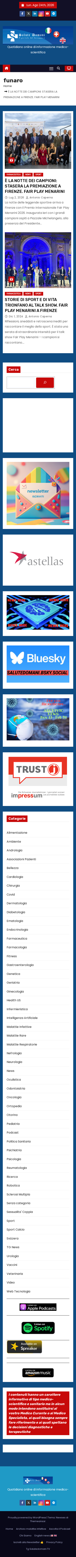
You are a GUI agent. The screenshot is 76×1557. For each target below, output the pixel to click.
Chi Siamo (25, 1535)
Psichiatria (14, 1150)
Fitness (12, 956)
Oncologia (14, 1097)
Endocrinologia (17, 930)
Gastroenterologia (20, 965)
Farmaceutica (14, 174)
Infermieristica (17, 1009)
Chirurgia (13, 885)
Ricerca (12, 1177)
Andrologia (14, 850)
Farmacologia (17, 947)
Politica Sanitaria (19, 1141)
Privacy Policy (54, 1542)
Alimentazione (17, 833)
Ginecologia (15, 991)
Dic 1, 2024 (16, 316)
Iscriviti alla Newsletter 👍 (28, 1542)
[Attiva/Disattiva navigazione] (51, 68)
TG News (13, 1247)
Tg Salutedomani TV (38, 1549)
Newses (60, 1517)
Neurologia (14, 1062)
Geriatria (13, 982)
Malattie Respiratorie (22, 1044)
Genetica (13, 974)
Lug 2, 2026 (17, 197)
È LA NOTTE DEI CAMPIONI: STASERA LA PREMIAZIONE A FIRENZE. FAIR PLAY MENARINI (35, 186)
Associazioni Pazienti (21, 859)
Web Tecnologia (18, 1291)
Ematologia (15, 921)
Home (8, 86)
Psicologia (14, 1159)
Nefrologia (14, 1053)
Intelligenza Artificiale (22, 1018)
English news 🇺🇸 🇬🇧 (45, 1535)
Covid (11, 894)
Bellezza (12, 868)
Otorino (12, 1115)
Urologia (13, 1256)
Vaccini (12, 1265)
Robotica (13, 1185)
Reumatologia (17, 1168)
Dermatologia (17, 903)
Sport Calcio (16, 1229)
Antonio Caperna (41, 197)
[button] (59, 68)
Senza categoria (18, 1203)
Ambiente (14, 841)
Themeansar (38, 1521)
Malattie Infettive (19, 1027)
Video (11, 1282)
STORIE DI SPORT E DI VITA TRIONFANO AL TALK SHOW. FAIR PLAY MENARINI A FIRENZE (36, 305)
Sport (38, 174)
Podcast (13, 1132)
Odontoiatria (16, 1088)
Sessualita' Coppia (20, 1212)
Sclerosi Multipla (18, 1194)
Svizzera (12, 1238)
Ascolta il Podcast (59, 1529)
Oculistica (14, 1079)
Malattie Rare (16, 1035)
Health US (14, 1000)
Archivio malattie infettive (31, 1529)
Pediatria (13, 1124)
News (28, 174)
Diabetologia (16, 912)
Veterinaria (15, 1274)
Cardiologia (15, 877)
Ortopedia (14, 1106)
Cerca (13, 370)
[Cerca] (45, 383)
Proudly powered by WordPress (27, 1517)
